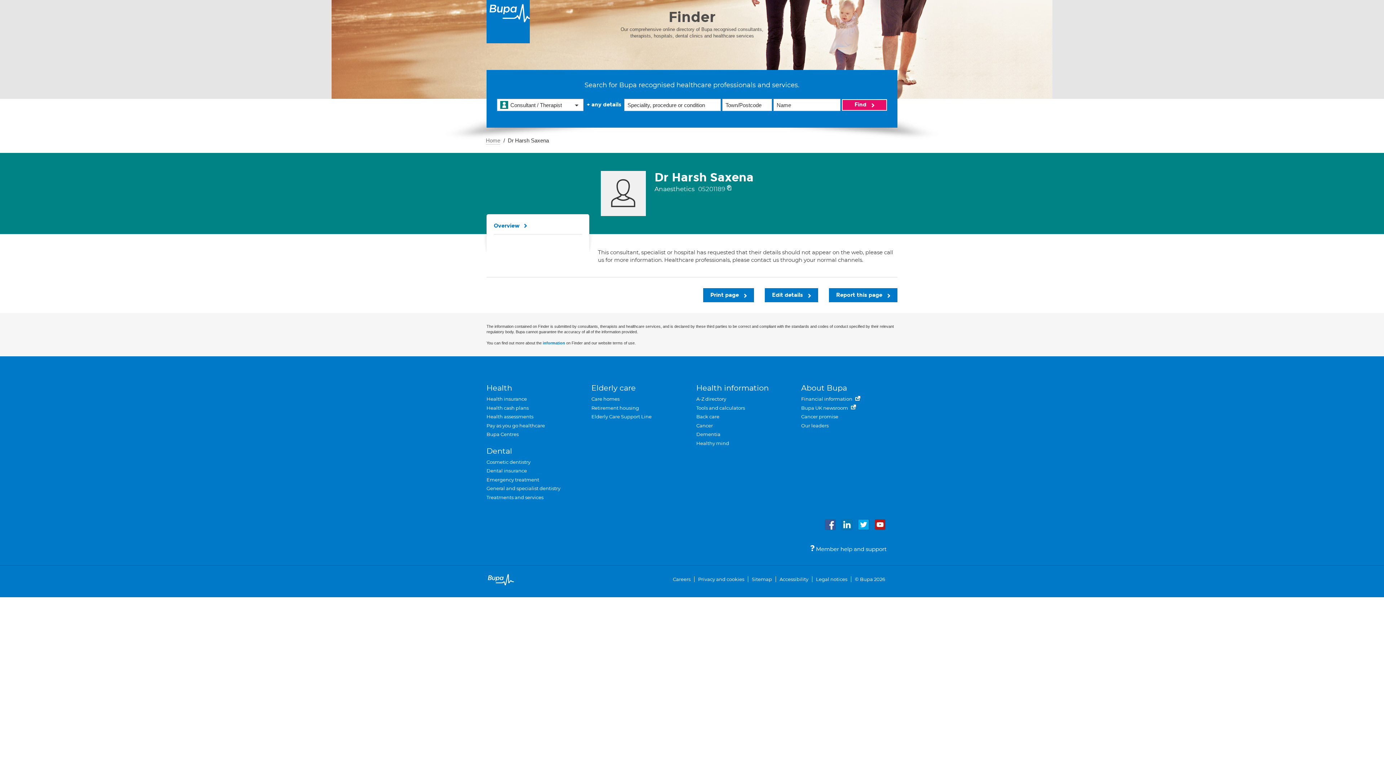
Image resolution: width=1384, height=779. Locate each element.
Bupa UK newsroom (825, 408)
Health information (732, 387)
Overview (507, 226)
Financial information (827, 399)
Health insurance (507, 399)
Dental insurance (507, 471)
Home (493, 140)
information (554, 343)
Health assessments (510, 416)
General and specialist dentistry (523, 488)
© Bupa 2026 (870, 579)
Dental (499, 450)
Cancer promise (819, 416)
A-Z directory (711, 399)
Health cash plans (508, 408)
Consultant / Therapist (536, 105)
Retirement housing (615, 408)
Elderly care (613, 387)
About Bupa (824, 387)
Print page (725, 295)
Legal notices (831, 579)
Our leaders (815, 425)
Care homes (605, 399)
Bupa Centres (503, 434)
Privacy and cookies (721, 579)
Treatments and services (515, 497)
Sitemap (762, 579)
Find (861, 104)
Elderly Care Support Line (621, 416)
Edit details (788, 295)
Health (499, 387)
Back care (707, 416)
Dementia (708, 434)
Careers (682, 579)
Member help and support (851, 549)
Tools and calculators (720, 408)
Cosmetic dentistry (509, 462)
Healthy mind (712, 443)
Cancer (704, 425)
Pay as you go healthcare (516, 425)
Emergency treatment (513, 480)
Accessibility (794, 579)
